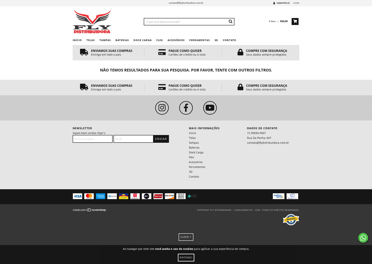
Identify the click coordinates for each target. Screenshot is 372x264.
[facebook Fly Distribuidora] (186, 108)
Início (77, 40)
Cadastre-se (283, 3)
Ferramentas (199, 40)
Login (296, 3)
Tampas (105, 40)
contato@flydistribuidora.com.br (186, 2)
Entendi (186, 257)
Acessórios (176, 40)
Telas (90, 40)
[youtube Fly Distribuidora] (210, 108)
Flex (159, 40)
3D (216, 40)
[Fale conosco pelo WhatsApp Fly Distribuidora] (363, 238)
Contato (229, 40)
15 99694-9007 (256, 133)
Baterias (122, 40)
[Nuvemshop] (90, 211)
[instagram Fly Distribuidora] (162, 108)
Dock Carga (142, 40)
